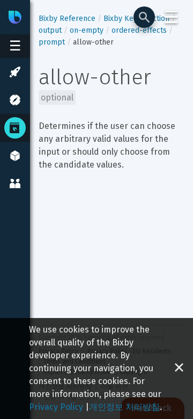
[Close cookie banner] (179, 368)
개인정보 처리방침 (124, 407)
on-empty (86, 30)
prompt (52, 42)
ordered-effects (139, 30)
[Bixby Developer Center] (15, 17)
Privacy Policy (56, 407)
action (159, 18)
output (50, 30)
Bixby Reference (67, 18)
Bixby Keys (122, 18)
